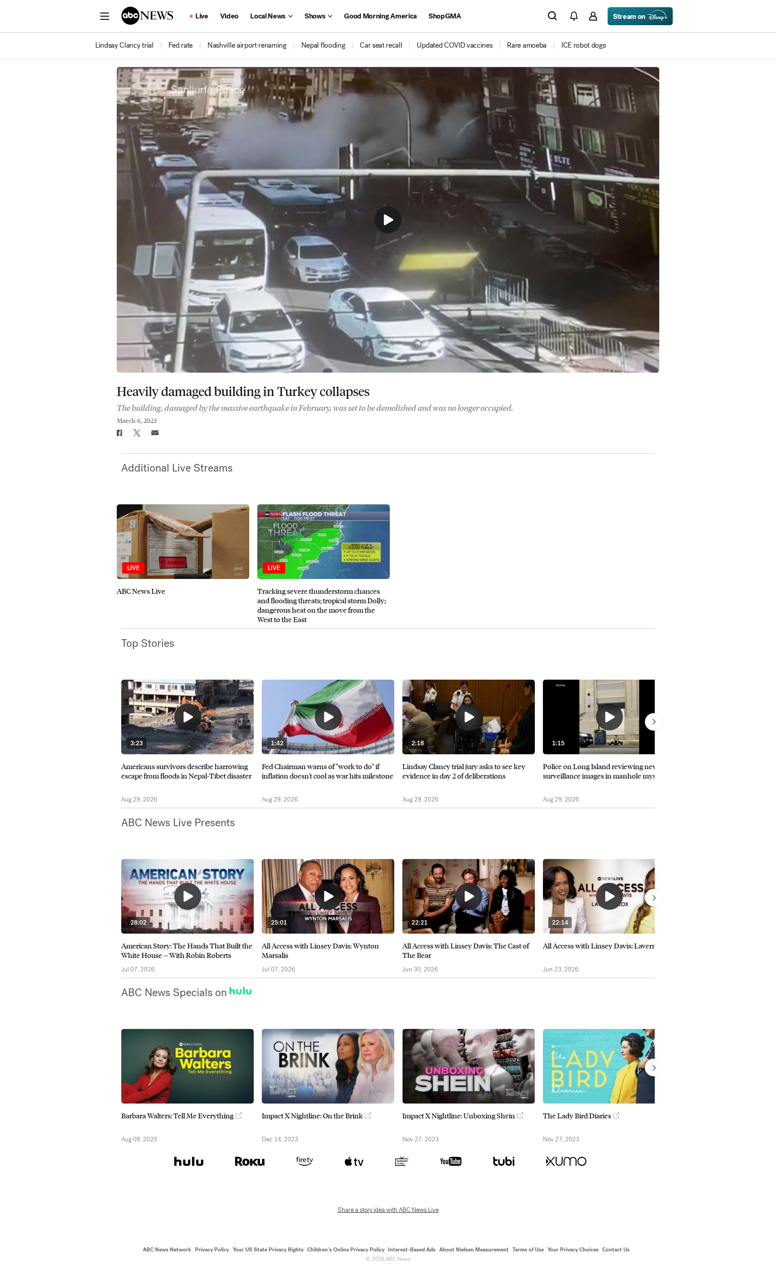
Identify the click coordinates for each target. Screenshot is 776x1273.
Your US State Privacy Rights (268, 1249)
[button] (104, 16)
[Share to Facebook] (119, 433)
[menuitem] (124, 45)
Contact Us (616, 1249)
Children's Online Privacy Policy (345, 1249)
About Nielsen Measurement (474, 1249)
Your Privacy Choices (573, 1249)
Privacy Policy (212, 1249)
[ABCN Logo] (147, 15)
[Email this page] (155, 433)
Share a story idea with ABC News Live (388, 1210)
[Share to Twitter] (137, 433)
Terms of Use (528, 1249)
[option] (183, 564)
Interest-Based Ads (412, 1249)
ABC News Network (167, 1249)
